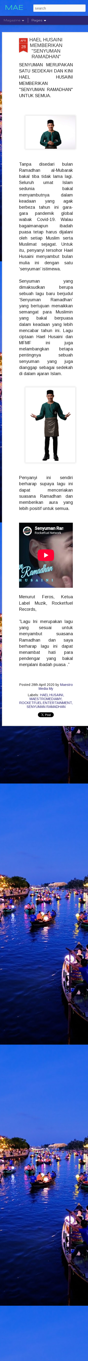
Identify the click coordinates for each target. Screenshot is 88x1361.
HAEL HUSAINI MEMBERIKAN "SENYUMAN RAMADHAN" (46, 48)
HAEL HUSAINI (51, 695)
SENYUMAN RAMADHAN (46, 707)
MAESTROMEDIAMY (45, 699)
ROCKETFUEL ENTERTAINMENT (45, 703)
